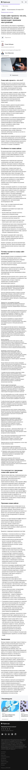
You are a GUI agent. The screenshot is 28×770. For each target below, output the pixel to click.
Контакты (3, 753)
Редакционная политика (7, 12)
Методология (3, 760)
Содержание (15, 75)
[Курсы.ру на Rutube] (15, 734)
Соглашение (3, 758)
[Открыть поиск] (22, 2)
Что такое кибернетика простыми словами (8, 715)
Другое (3, 9)
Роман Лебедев (9, 44)
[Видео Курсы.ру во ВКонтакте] (12, 734)
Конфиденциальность (5, 756)
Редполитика (3, 763)
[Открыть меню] (26, 2)
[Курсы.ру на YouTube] (2, 734)
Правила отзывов (4, 761)
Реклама (3, 765)
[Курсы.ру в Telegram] (5, 734)
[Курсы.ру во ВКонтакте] (9, 734)
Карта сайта (3, 755)
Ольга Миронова (9, 53)
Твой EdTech (3, 751)
